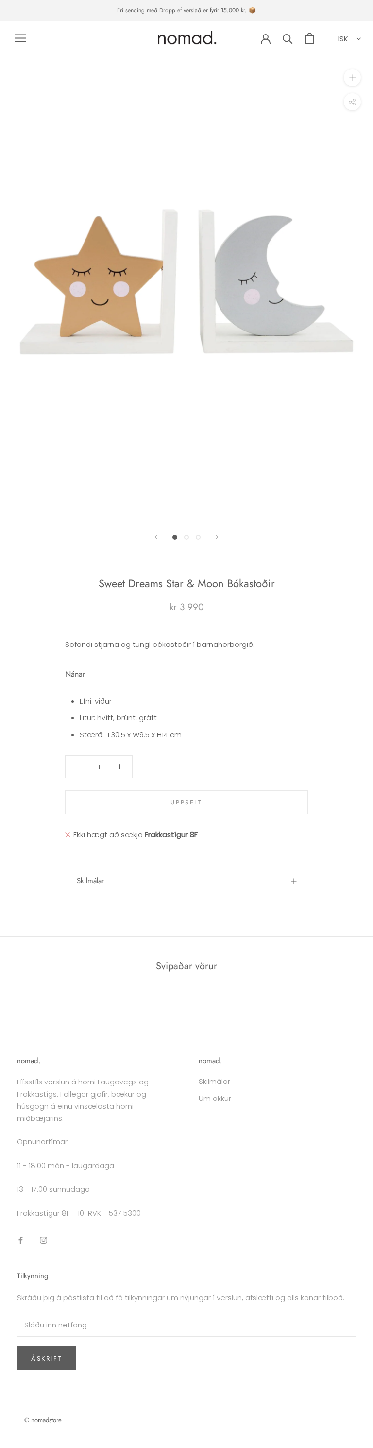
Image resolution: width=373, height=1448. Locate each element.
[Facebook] (20, 1240)
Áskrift (46, 1358)
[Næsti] (217, 537)
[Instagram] (43, 1240)
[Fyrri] (155, 537)
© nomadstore (43, 1420)
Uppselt (186, 802)
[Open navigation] (20, 38)
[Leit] (288, 38)
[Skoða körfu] (309, 38)
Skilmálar (90, 880)
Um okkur (215, 1098)
